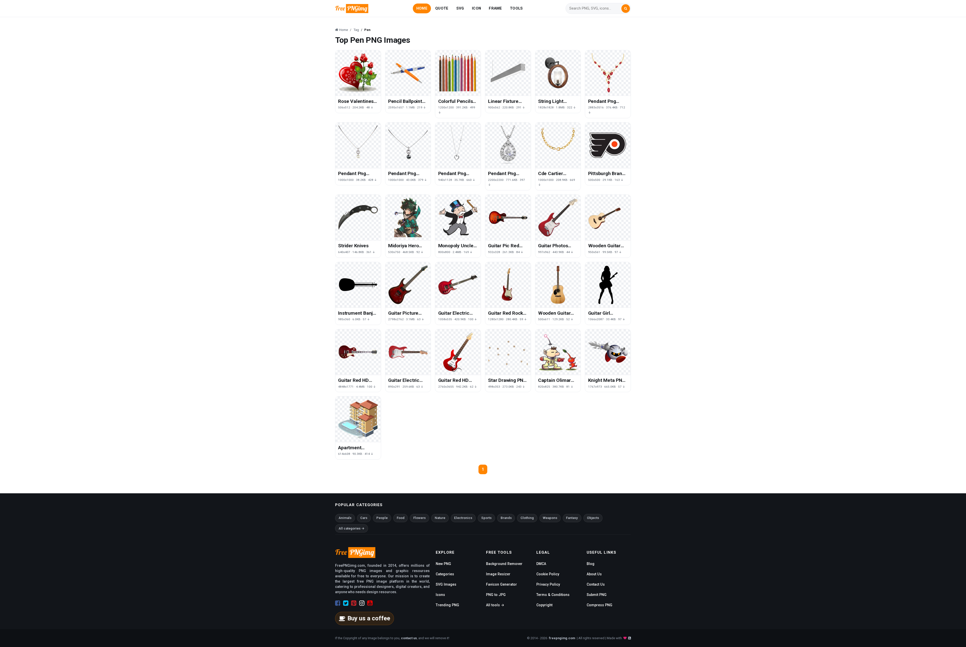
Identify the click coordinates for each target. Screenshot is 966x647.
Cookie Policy (547, 574)
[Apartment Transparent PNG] (358, 419)
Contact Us (596, 584)
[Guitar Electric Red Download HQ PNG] (408, 352)
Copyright (544, 605)
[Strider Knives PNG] (358, 217)
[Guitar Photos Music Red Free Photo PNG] (558, 217)
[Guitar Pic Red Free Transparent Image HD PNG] (508, 217)
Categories (445, 574)
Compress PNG (599, 605)
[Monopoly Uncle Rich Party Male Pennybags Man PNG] (458, 217)
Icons (440, 594)
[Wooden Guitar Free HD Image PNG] (558, 285)
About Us (594, 574)
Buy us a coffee (368, 618)
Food (401, 518)
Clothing (527, 518)
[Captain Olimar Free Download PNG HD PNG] (558, 352)
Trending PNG (447, 605)
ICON (476, 8)
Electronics (463, 518)
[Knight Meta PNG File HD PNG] (608, 352)
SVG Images (446, 584)
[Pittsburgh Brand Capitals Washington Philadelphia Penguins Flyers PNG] (608, 145)
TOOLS (516, 8)
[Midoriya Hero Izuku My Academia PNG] (408, 217)
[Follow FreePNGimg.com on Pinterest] (353, 603)
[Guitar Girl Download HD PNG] (608, 285)
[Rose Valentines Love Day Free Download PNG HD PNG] (358, 73)
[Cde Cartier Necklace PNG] (558, 145)
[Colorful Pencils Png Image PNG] (458, 73)
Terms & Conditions (553, 594)
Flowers (419, 518)
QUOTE (441, 8)
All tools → (495, 605)
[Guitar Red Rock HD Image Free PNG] (508, 285)
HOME (421, 8)
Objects (593, 518)
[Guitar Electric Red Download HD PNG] (458, 285)
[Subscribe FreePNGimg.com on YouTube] (370, 603)
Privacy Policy (548, 584)
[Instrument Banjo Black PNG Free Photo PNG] (358, 285)
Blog (590, 563)
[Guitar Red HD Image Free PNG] (358, 352)
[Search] (625, 8)
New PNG (443, 563)
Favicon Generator (501, 584)
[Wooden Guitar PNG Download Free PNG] (608, 217)
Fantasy (572, 518)
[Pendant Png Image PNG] (608, 73)
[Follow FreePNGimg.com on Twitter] (345, 603)
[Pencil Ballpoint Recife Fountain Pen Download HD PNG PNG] (408, 73)
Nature (440, 518)
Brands (506, 518)
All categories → (352, 528)
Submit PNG (597, 594)
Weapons (550, 518)
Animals (345, 518)
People (382, 518)
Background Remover (504, 563)
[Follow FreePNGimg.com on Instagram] (362, 603)
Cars (363, 518)
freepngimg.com (562, 638)
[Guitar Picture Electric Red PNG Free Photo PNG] (408, 285)
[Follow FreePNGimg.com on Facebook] (337, 603)
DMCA (541, 563)
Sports (486, 518)
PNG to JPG (496, 594)
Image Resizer (498, 574)
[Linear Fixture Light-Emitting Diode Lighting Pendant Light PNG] (508, 73)
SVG (460, 8)
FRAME (495, 8)
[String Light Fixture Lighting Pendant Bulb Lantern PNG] (558, 73)
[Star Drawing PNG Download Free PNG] (508, 352)
